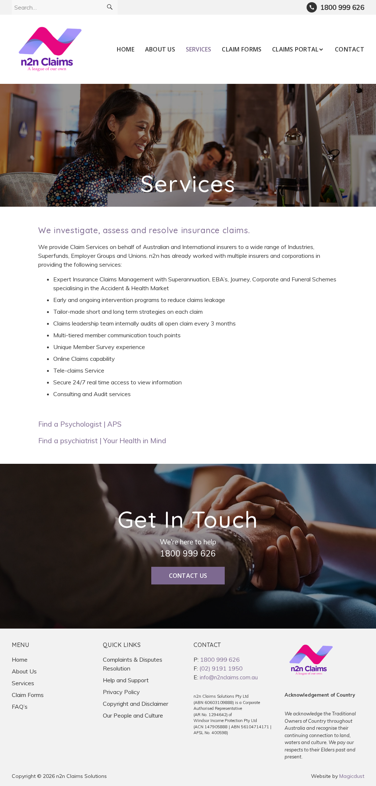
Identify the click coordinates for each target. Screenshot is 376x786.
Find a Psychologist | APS (80, 424)
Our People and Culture (133, 715)
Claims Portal (295, 49)
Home (125, 49)
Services (199, 49)
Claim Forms (241, 49)
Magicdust (351, 776)
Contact (349, 49)
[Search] (110, 7)
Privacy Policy (121, 692)
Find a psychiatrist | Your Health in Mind (102, 440)
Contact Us (188, 576)
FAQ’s (20, 706)
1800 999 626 (188, 553)
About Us (160, 49)
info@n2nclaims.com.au (229, 677)
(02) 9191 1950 (221, 668)
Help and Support (126, 680)
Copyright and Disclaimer (135, 703)
